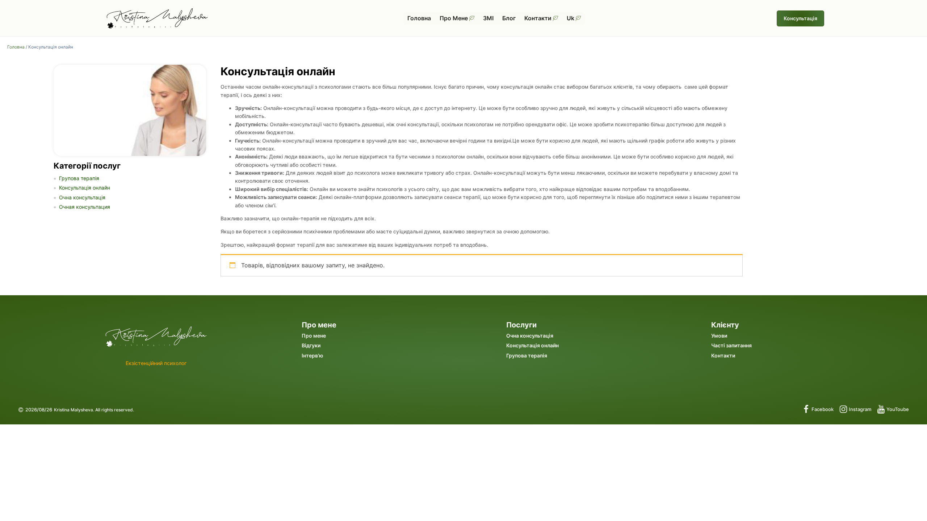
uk (570, 18)
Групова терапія (79, 178)
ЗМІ (488, 18)
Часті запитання (731, 345)
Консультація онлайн (84, 188)
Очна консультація (82, 197)
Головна (419, 18)
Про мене (454, 18)
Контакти (537, 18)
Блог (509, 18)
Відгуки (311, 345)
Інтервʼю (312, 355)
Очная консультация (84, 207)
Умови (719, 335)
